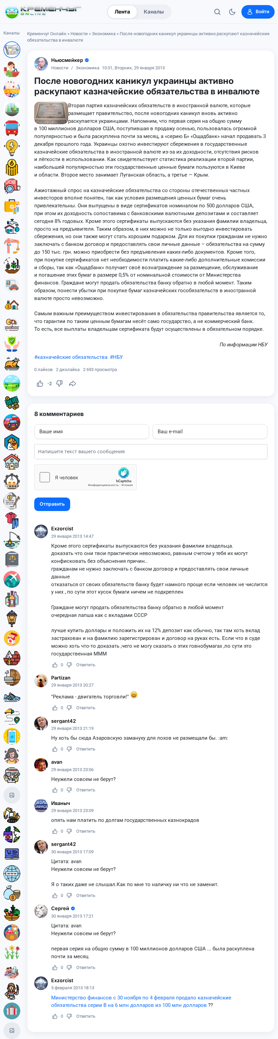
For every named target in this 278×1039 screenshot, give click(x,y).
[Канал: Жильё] (11, 461)
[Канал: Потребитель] (11, 69)
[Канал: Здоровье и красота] (11, 834)
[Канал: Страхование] (11, 775)
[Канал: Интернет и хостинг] (11, 873)
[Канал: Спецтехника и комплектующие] (11, 814)
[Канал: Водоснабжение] (11, 226)
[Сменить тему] (232, 12)
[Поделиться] (72, 383)
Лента (122, 11)
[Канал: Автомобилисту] (11, 285)
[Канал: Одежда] (11, 520)
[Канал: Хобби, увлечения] (11, 1030)
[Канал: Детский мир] (11, 932)
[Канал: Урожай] (11, 912)
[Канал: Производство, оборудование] (11, 481)
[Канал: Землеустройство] (11, 383)
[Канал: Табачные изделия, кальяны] (11, 638)
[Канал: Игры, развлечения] (11, 88)
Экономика (104, 33)
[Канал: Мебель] (11, 677)
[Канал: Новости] (11, 49)
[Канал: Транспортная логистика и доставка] (11, 716)
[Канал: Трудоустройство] (11, 187)
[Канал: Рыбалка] (11, 540)
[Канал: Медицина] (11, 206)
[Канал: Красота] (11, 755)
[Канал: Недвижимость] (11, 304)
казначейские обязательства (72, 357)
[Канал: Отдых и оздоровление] (11, 324)
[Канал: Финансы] (11, 893)
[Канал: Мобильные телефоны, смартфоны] (11, 736)
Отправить (52, 504)
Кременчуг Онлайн (46, 33)
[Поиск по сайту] (217, 12)
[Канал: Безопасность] (11, 344)
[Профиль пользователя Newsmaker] (41, 64)
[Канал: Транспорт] (11, 128)
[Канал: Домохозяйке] (11, 991)
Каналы (154, 11)
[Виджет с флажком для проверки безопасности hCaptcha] (85, 477)
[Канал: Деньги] (11, 402)
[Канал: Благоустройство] (11, 108)
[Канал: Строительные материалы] (11, 657)
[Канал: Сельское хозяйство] (11, 265)
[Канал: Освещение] (11, 618)
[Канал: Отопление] (11, 167)
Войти (262, 11)
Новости (79, 33)
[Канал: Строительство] (11, 245)
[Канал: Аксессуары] (11, 971)
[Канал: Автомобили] (11, 422)
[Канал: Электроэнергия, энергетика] (11, 147)
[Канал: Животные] (11, 442)
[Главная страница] (43, 11)
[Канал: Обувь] (11, 697)
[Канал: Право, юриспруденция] (11, 559)
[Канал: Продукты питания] (11, 363)
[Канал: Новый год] (11, 795)
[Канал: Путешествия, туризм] (11, 579)
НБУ (118, 357)
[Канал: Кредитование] (11, 500)
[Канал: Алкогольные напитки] (11, 599)
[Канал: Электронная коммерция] (11, 854)
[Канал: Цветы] (11, 952)
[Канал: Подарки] (11, 1010)
